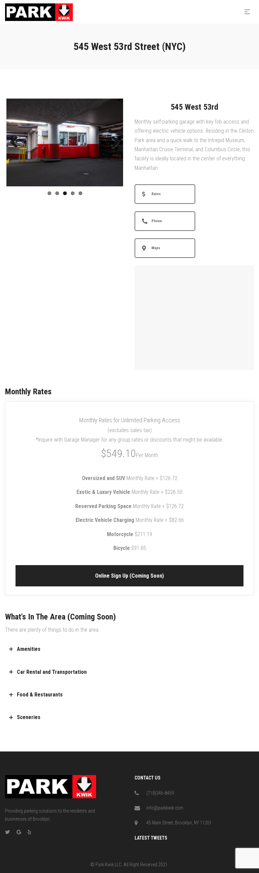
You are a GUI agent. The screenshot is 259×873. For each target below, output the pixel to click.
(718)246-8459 (160, 793)
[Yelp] (29, 832)
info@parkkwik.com (164, 808)
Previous (16, 142)
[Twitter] (7, 832)
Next (113, 142)
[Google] (19, 832)
